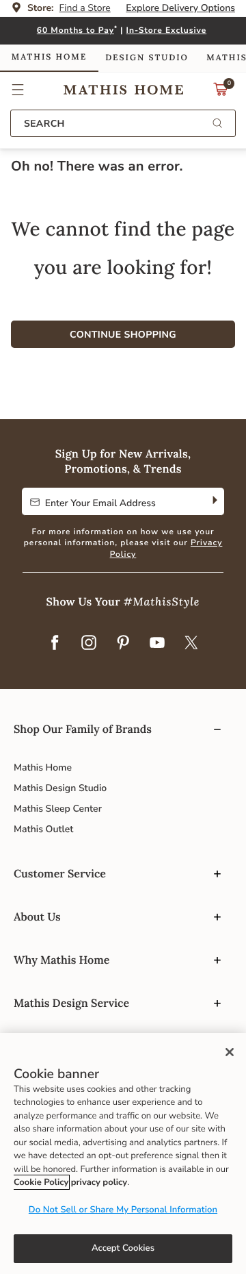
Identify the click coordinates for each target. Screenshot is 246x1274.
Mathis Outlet (43, 829)
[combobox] (123, 123)
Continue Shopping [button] (123, 334)
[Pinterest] (123, 643)
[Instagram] (88, 643)
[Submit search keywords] (217, 124)
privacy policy (99, 1182)
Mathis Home (43, 767)
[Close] (230, 1052)
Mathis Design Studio (60, 788)
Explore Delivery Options (180, 7)
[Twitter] (191, 643)
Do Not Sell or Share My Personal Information (123, 1209)
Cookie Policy (41, 1182)
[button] (18, 89)
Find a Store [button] (85, 7)
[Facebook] (54, 643)
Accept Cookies (123, 1248)
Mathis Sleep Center (58, 808)
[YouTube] (157, 643)
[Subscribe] (213, 501)
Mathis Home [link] (49, 57)
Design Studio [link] (147, 58)
